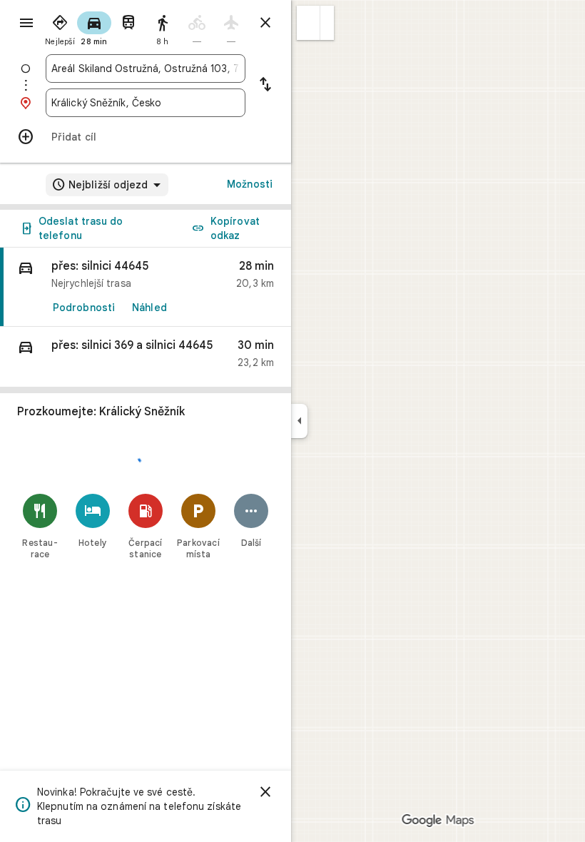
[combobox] (145, 68)
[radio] (60, 27)
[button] (308, 23)
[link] (145, 287)
